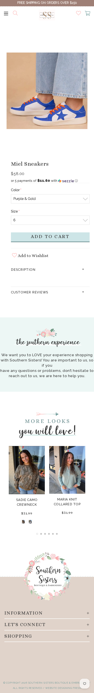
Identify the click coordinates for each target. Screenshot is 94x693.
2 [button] (41, 534)
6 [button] (57, 534)
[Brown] (23, 521)
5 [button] (53, 534)
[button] (50, 181)
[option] (47, 92)
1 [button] (37, 534)
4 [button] (49, 534)
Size (15, 211)
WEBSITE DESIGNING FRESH (63, 688)
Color (16, 190)
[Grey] (30, 521)
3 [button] (45, 534)
